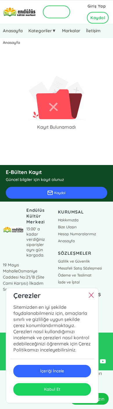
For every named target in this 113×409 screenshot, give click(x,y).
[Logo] (19, 12)
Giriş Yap (97, 6)
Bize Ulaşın (67, 227)
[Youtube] (103, 361)
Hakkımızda (68, 220)
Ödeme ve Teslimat (75, 275)
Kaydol (97, 17)
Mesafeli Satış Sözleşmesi (80, 268)
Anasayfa (13, 30)
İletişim (93, 30)
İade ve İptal (69, 282)
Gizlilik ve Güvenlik (74, 261)
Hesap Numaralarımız (77, 234)
